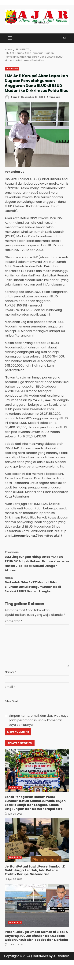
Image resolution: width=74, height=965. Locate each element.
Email (10, 687)
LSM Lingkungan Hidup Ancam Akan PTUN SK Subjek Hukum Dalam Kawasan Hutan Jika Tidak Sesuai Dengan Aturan (37, 561)
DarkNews (40, 956)
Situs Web (12, 701)
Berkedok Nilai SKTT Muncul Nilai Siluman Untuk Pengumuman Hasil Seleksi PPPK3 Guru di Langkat (33, 585)
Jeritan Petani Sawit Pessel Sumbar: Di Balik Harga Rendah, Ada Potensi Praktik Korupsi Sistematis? (37, 840)
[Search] (64, 38)
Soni (13, 97)
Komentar (13, 621)
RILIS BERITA (12, 68)
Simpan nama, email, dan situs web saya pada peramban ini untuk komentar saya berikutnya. (38, 720)
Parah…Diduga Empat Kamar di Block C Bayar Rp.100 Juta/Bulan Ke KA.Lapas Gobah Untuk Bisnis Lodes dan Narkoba (37, 905)
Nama (10, 672)
